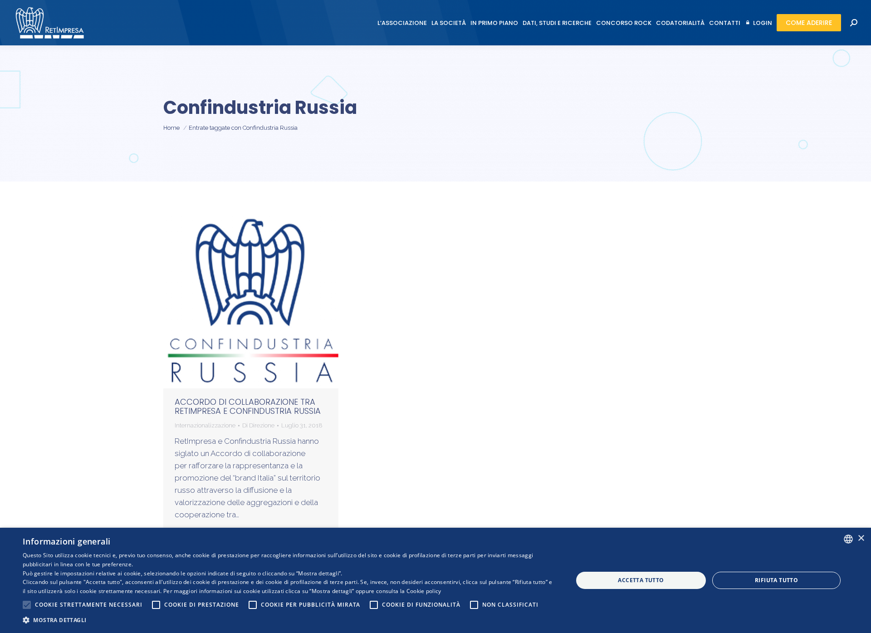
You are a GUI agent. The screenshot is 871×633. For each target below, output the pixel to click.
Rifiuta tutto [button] (776, 580)
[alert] (435, 580)
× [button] (860, 538)
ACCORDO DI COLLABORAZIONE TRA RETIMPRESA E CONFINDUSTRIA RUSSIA (248, 406)
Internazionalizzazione (205, 425)
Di (258, 425)
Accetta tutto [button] (641, 580)
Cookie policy (423, 591)
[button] (290, 620)
